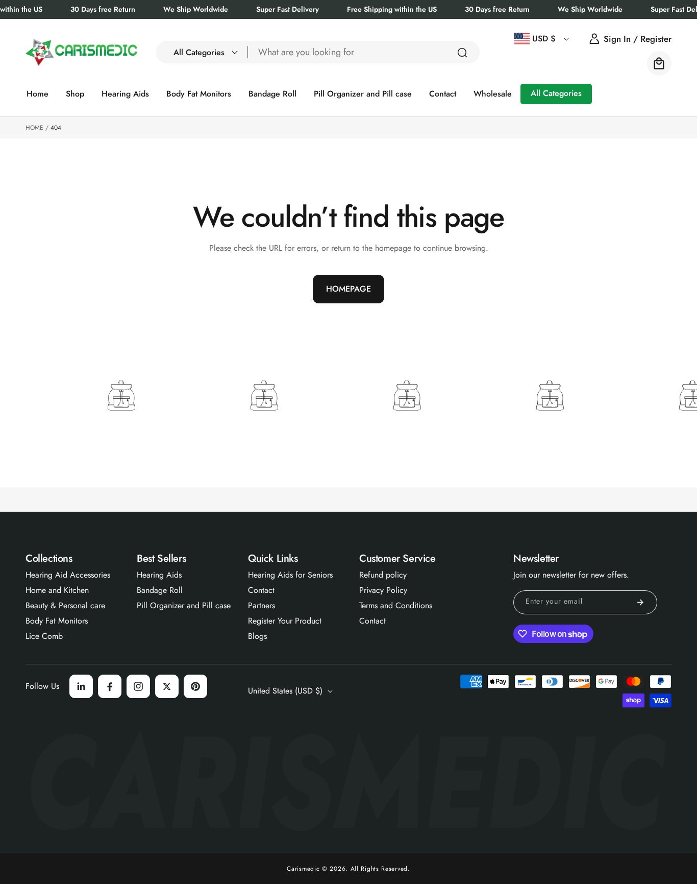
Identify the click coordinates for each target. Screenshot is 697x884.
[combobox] (364, 52)
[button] (202, 52)
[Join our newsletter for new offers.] (640, 602)
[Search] (462, 52)
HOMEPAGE (348, 289)
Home (34, 127)
